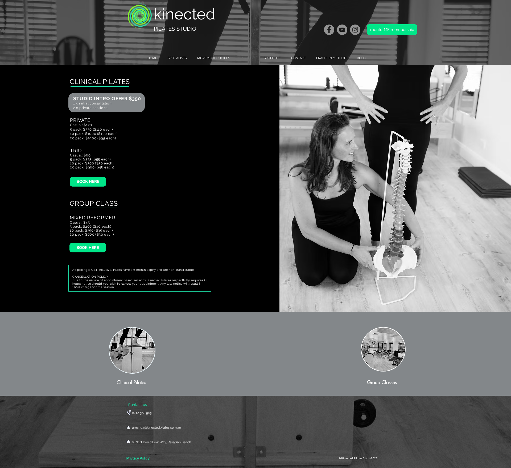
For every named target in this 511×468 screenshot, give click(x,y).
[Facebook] (329, 30)
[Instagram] (355, 30)
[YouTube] (342, 30)
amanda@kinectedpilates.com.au (156, 427)
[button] (212, 58)
